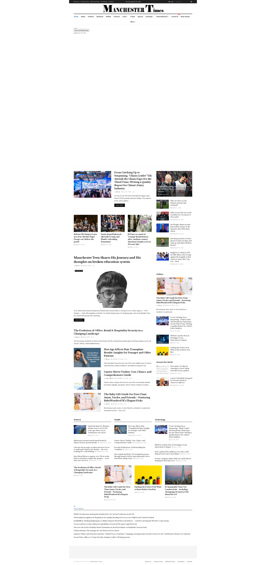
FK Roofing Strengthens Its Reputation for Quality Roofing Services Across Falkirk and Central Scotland (114, 517)
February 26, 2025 (177, 219)
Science (117, 17)
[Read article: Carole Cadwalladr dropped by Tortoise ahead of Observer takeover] (162, 381)
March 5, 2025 (106, 244)
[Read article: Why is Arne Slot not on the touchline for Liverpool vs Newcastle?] (162, 216)
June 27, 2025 (86, 265)
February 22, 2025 (177, 234)
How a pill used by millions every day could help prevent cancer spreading (172, 453)
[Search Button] (191, 1)
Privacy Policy (85, 1)
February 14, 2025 (177, 264)
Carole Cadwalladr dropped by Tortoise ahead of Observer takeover (181, 380)
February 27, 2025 (105, 442)
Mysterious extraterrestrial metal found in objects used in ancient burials (90, 442)
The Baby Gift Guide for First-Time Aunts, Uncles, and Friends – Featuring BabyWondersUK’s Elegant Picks (127, 397)
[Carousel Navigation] (133, 28)
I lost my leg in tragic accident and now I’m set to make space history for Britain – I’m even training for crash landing (91, 449)
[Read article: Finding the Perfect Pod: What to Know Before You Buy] (162, 351)
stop (81, 30)
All (75, 506)
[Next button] (76, 28)
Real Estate (185, 17)
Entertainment (162, 17)
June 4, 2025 (128, 449)
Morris (118, 192)
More (132, 22)
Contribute (104, 1)
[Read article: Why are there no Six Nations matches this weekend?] (162, 204)
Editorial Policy (94, 1)
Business (100, 17)
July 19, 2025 (126, 192)
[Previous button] (74, 28)
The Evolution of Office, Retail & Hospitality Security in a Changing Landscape (87, 469)
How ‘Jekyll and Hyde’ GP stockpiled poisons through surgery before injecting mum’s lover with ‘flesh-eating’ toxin (132, 456)
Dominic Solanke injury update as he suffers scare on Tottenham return (173, 189)
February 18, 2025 (177, 248)
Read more (120, 205)
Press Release (80, 173)
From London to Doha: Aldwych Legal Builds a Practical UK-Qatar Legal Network (105, 524)
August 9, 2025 (117, 404)
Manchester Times (96, 561)
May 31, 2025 (175, 343)
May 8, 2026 (86, 337)
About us (76, 1)
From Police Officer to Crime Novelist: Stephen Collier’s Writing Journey (102, 537)
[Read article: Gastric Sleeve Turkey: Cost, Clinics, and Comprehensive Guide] (87, 380)
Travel (132, 17)
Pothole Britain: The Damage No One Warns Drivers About (96, 531)
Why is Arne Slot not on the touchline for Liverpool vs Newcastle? (181, 215)
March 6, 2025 (80, 244)
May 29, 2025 (175, 354)
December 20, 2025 (121, 378)
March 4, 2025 (134, 247)
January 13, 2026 (117, 359)
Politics (91, 17)
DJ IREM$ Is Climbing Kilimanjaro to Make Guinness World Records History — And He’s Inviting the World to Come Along (121, 521)
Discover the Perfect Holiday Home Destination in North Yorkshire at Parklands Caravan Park (110, 527)
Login (171, 1)
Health (108, 17)
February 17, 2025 (96, 460)
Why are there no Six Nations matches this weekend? (178, 203)
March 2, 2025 (176, 208)
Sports (140, 17)
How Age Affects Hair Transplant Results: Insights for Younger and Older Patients (127, 352)
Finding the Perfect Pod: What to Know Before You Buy (180, 350)
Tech (124, 17)
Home (76, 17)
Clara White (109, 378)
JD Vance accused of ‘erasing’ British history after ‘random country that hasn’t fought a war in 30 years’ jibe (139, 239)
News (83, 17)
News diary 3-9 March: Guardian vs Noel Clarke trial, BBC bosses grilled (179, 368)
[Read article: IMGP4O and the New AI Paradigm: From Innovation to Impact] (162, 339)
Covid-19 (174, 16)
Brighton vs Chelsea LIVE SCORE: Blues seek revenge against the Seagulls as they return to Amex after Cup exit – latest (180, 257)
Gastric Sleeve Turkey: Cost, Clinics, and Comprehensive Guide (129, 442)
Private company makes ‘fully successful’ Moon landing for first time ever (173, 460)
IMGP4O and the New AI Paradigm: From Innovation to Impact (179, 338)
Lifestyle (149, 17)
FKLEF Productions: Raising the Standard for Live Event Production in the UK (104, 514)
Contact (111, 1)
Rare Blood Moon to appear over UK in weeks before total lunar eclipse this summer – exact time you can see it (91, 458)
